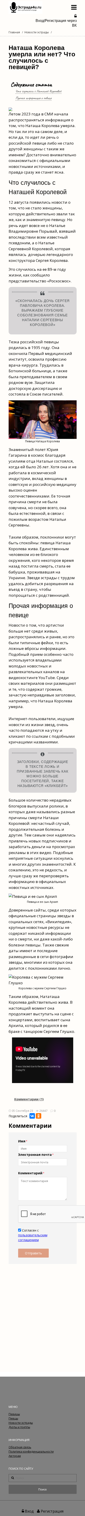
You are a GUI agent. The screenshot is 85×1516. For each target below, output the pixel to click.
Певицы (14, 1414)
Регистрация (52, 1511)
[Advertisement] (42, 1314)
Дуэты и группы (19, 1427)
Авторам (15, 1456)
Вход (29, 1511)
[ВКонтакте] (32, 1116)
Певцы (13, 1418)
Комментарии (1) (29, 1099)
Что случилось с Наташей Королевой (38, 91)
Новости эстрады (36, 32)
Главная (14, 32)
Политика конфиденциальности (31, 1451)
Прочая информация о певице (33, 98)
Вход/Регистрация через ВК (56, 23)
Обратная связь (20, 1447)
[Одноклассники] (38, 1116)
